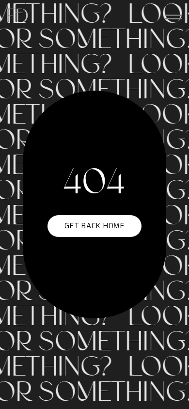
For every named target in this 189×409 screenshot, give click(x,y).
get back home (94, 226)
